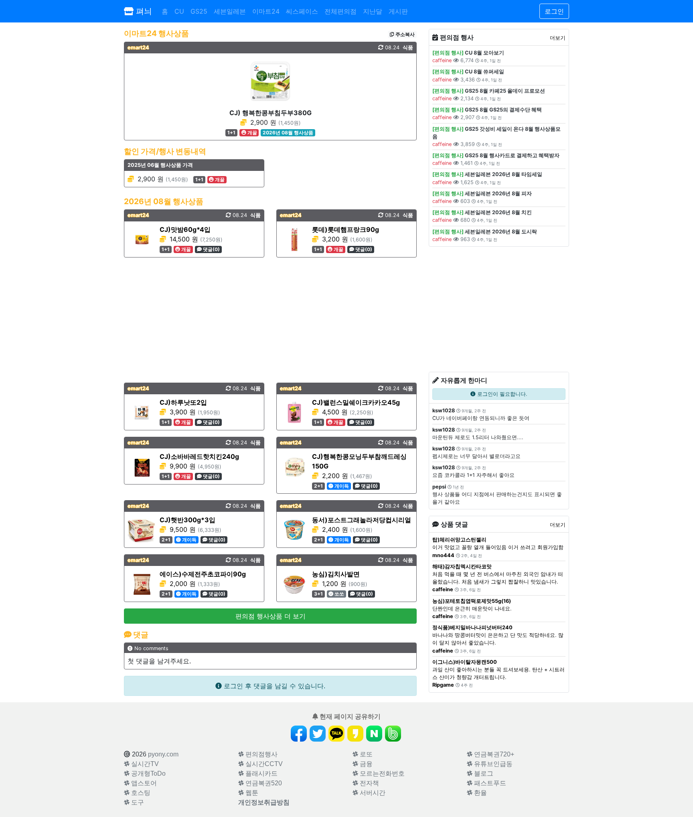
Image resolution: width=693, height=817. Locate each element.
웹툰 (251, 792)
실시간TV (144, 763)
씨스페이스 (302, 11)
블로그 (482, 773)
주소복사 (404, 34)
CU (179, 11)
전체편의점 (340, 11)
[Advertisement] (270, 320)
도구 (137, 802)
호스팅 (140, 792)
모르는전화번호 (381, 773)
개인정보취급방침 (264, 802)
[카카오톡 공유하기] (336, 734)
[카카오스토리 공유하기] (355, 734)
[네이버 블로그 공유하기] (374, 734)
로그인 (554, 11)
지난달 (372, 11)
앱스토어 (143, 783)
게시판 (398, 11)
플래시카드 (261, 773)
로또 (365, 754)
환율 (479, 792)
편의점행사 (261, 754)
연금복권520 (263, 783)
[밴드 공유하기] (393, 734)
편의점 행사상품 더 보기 (270, 616)
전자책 (368, 783)
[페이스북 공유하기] (299, 734)
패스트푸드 (489, 783)
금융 (365, 763)
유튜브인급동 (492, 763)
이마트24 (266, 11)
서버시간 (371, 792)
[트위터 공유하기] (318, 734)
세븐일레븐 (230, 11)
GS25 (198, 11)
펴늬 (143, 11)
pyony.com (163, 754)
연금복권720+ (493, 754)
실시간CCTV (263, 763)
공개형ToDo (148, 773)
